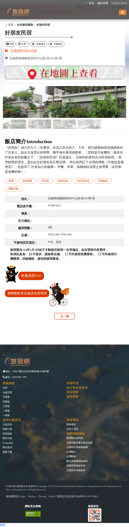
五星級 (6, 397)
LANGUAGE (119, 3)
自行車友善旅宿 (77, 387)
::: (86, 3)
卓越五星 (7, 392)
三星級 (6, 406)
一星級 (6, 415)
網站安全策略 (33, 506)
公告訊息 (7, 424)
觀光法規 (7, 438)
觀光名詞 (7, 447)
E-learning (8, 442)
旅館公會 (7, 429)
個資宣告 (93, 506)
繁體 (2, 524)
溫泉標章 (73, 396)
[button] (120, 102)
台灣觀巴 (71, 451)
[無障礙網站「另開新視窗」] (34, 513)
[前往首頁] (18, 12)
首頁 (91, 3)
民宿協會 (7, 433)
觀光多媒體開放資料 (77, 461)
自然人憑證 (72, 429)
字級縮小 (57, 44)
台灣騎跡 (71, 456)
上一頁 (64, 316)
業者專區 (71, 424)
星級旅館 (9, 383)
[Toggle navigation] (122, 12)
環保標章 (73, 392)
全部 (5, 387)
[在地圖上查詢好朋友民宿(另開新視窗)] (64, 71)
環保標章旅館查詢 (76, 465)
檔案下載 (7, 452)
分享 (23, 44)
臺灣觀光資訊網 (75, 438)
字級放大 (40, 44)
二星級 (6, 410)
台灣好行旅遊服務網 (77, 447)
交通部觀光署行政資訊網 (79, 442)
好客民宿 (73, 383)
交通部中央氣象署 (76, 470)
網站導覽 (102, 3)
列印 (11, 44)
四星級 (6, 401)
